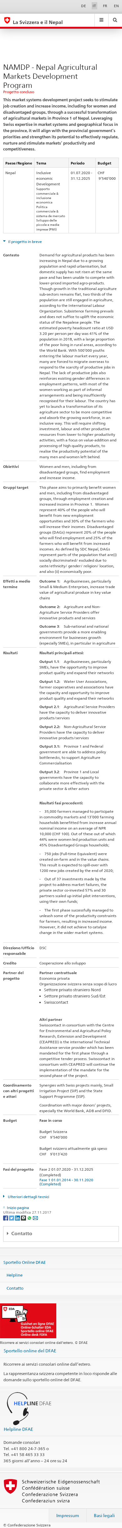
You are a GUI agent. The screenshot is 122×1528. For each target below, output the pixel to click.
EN (116, 5)
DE (83, 5)
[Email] (35, 1217)
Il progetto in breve (24, 241)
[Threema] (24, 1217)
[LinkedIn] (18, 1217)
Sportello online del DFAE (30, 1350)
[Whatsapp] (30, 1217)
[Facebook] (6, 1217)
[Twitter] (12, 1217)
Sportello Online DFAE (24, 1261)
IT (94, 5)
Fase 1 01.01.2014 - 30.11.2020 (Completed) (67, 1182)
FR (105, 5)
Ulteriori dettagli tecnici (28, 1196)
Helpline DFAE (18, 1429)
